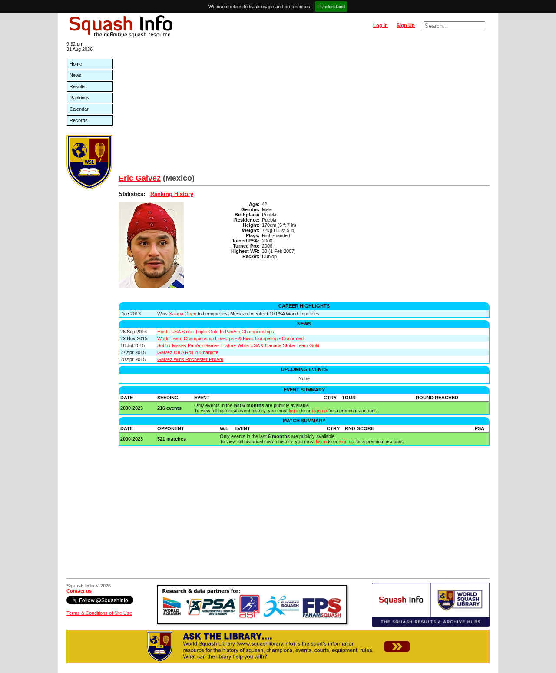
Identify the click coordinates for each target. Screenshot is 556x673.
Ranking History (171, 194)
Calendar (79, 109)
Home (76, 63)
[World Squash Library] (89, 187)
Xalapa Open (182, 313)
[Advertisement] (304, 108)
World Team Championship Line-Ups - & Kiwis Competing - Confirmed (230, 338)
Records (79, 120)
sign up (319, 410)
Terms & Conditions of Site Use (99, 613)
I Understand (331, 6)
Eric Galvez (140, 178)
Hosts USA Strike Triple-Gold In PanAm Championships (215, 331)
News (76, 75)
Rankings (79, 97)
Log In (380, 25)
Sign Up (406, 25)
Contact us (79, 590)
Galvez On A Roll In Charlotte (187, 352)
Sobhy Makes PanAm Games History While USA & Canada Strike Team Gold (238, 345)
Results (78, 86)
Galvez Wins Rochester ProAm (190, 359)
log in (294, 410)
